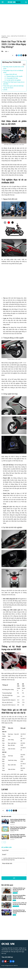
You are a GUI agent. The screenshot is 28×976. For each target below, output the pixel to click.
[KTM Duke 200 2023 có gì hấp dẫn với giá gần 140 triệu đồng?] (6, 890)
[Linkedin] (21, 55)
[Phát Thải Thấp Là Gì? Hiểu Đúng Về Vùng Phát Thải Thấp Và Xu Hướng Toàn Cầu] (5, 829)
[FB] (2, 961)
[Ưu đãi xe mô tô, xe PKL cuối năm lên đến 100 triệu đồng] (6, 905)
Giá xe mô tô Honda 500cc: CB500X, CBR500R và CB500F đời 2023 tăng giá (19, 897)
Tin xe (14, 914)
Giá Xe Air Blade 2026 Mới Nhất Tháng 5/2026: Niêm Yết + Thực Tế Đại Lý (18, 821)
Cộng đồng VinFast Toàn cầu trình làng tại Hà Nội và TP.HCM (19, 912)
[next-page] (5, 842)
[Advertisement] (14, 19)
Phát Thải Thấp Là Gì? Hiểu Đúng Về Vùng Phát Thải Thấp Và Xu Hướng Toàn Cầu (18, 829)
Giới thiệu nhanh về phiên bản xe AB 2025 (13, 67)
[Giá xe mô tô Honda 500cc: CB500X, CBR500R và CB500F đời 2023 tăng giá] (6, 898)
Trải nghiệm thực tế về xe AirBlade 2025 (13, 71)
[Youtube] (5, 961)
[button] (23, 64)
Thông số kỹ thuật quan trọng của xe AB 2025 (13, 83)
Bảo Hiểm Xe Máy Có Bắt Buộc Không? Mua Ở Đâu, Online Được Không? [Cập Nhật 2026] (18, 836)
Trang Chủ (3, 36)
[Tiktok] (8, 961)
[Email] (23, 55)
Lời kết (5, 89)
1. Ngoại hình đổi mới (11, 74)
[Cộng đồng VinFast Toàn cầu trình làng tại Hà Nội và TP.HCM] (6, 912)
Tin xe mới (15, 892)
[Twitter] (19, 55)
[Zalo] (10, 961)
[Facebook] (17, 55)
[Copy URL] (26, 55)
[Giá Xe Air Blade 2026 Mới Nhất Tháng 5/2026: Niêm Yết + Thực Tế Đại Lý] (5, 821)
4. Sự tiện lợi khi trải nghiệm (13, 80)
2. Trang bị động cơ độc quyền (13, 76)
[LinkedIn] (13, 961)
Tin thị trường (16, 906)
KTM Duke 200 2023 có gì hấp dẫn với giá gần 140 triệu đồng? (19, 890)
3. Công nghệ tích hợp (11, 78)
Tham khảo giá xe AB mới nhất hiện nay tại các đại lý (13, 87)
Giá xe (8, 36)
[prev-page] (2, 842)
